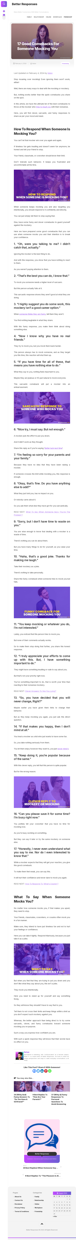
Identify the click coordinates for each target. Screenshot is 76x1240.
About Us (18, 1196)
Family (29, 17)
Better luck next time (53, 448)
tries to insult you (43, 107)
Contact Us (19, 1200)
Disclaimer (18, 1204)
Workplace (57, 17)
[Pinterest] (46, 1071)
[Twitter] (38, 1071)
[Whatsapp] (49, 1071)
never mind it (62, 749)
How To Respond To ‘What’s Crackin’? (41, 884)
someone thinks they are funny (32, 314)
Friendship (68, 17)
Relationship (39, 17)
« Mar (55, 1216)
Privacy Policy (20, 1208)
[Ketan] (19, 1060)
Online (48, 17)
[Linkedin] (42, 1071)
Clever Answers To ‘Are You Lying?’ (40, 691)
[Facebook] (34, 1071)
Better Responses (24, 4)
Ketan (34, 63)
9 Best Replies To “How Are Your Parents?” (40, 1097)
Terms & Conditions (22, 1211)
